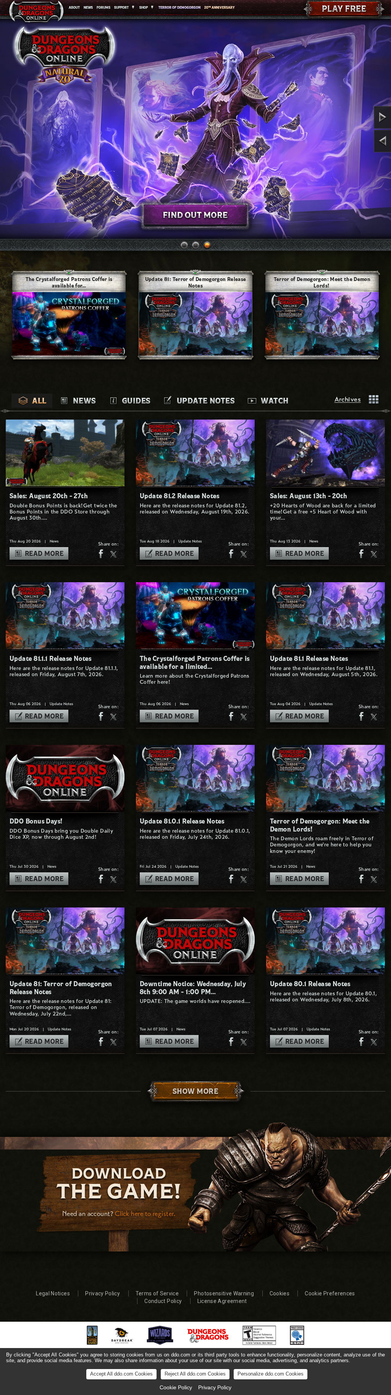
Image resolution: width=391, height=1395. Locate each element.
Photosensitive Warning (224, 1293)
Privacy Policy (102, 1293)
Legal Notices (53, 1293)
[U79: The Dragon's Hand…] (361, 141)
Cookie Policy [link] (176, 1387)
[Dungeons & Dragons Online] (36, 13)
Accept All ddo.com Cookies (121, 1374)
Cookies (279, 1293)
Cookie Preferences (330, 1293)
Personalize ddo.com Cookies (271, 1374)
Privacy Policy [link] (214, 1387)
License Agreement (222, 1301)
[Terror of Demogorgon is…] (361, 117)
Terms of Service (157, 1293)
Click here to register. (145, 1213)
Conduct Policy (163, 1301)
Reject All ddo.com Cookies (195, 1374)
